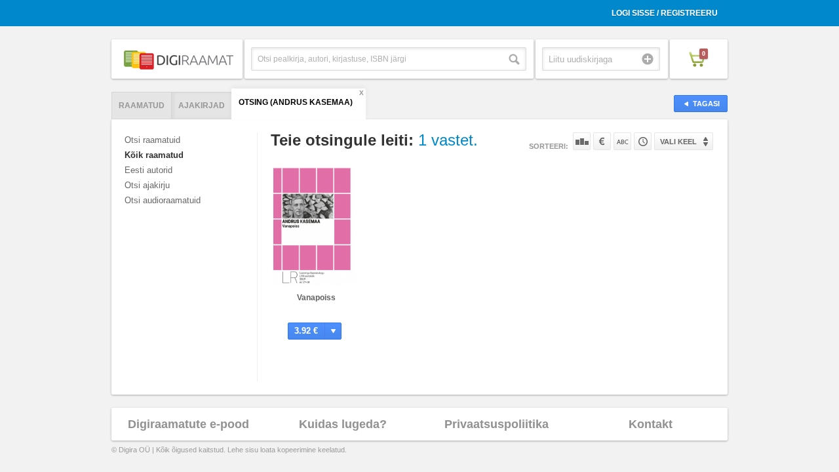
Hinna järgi (602, 141)
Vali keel (678, 142)
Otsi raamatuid (152, 140)
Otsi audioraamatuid (163, 200)
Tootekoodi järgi (643, 141)
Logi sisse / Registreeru (665, 13)
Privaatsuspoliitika (496, 424)
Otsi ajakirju (147, 185)
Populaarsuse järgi (582, 141)
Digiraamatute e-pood (188, 424)
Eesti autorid (148, 170)
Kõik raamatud (154, 155)
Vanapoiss (316, 297)
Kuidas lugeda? (343, 424)
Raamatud (142, 105)
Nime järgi (622, 141)
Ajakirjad (201, 105)
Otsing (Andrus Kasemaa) (296, 102)
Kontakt (651, 424)
